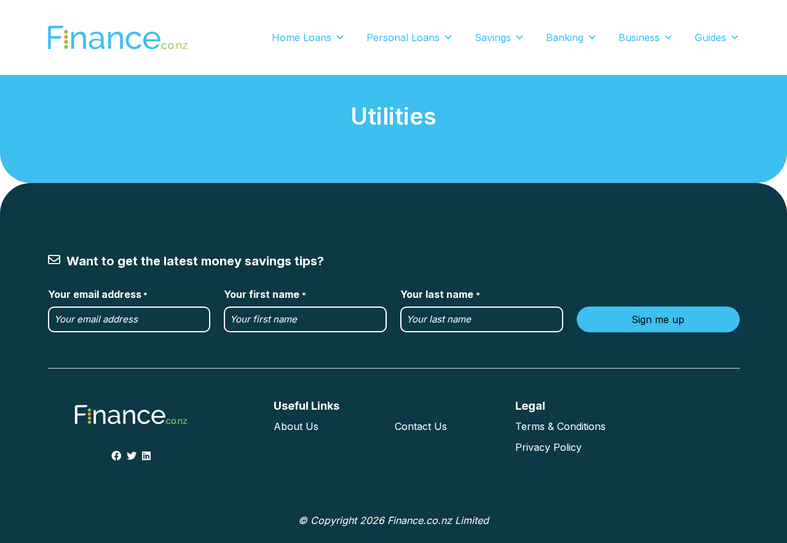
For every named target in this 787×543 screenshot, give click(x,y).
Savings (493, 37)
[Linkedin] (146, 456)
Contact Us (421, 426)
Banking (564, 37)
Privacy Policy (548, 447)
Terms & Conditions (560, 426)
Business (639, 37)
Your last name (440, 294)
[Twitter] (131, 456)
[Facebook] (116, 456)
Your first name (265, 294)
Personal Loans (403, 37)
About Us (296, 426)
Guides (710, 37)
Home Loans (301, 37)
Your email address (98, 294)
